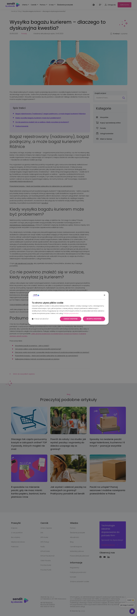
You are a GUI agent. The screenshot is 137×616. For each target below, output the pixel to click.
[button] (40, 319)
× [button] (104, 295)
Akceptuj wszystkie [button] (94, 319)
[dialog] (68, 308)
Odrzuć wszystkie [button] (70, 319)
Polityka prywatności (71, 313)
